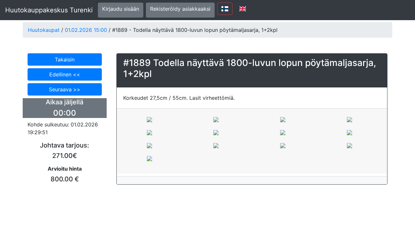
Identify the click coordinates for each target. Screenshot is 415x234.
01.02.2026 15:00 (86, 30)
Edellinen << (64, 74)
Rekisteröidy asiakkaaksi (180, 9)
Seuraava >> (64, 89)
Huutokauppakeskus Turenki (49, 10)
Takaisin (65, 59)
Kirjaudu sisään (120, 9)
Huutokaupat (44, 30)
